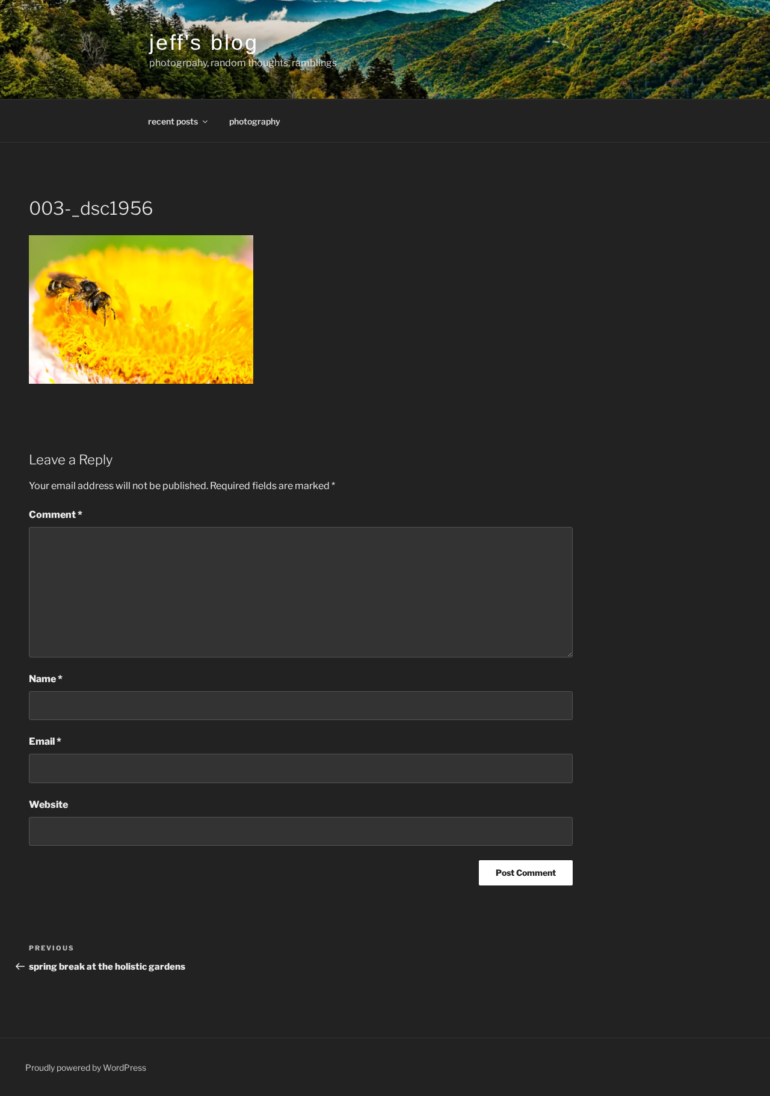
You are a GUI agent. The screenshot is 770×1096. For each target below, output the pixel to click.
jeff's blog (204, 42)
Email (45, 741)
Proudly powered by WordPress (85, 1067)
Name (46, 679)
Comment (55, 514)
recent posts (173, 121)
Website (48, 804)
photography (254, 121)
